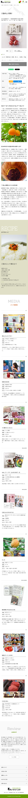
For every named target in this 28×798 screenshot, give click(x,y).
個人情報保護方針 (21, 792)
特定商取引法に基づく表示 (13, 792)
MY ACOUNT (23, 2)
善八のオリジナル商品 (8, 5)
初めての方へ (6, 792)
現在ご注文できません (14, 64)
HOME (2, 5)
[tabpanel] (14, 35)
